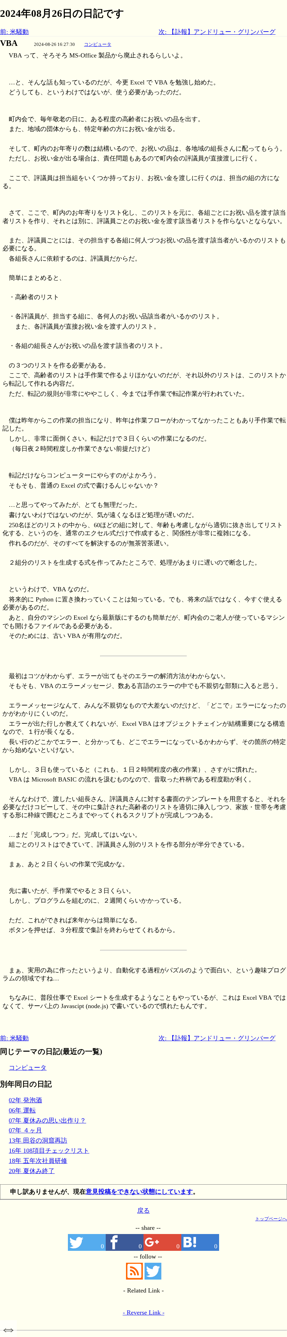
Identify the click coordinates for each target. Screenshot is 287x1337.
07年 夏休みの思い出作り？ (47, 1120)
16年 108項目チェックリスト (49, 1150)
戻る (143, 1210)
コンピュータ (97, 44)
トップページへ (271, 1218)
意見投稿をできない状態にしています (139, 1191)
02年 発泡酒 (25, 1100)
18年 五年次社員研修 (38, 1160)
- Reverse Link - (143, 1312)
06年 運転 (22, 1110)
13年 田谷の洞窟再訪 (38, 1140)
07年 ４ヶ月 (25, 1130)
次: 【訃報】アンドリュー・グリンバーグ (217, 31)
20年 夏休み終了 (32, 1170)
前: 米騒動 (14, 31)
